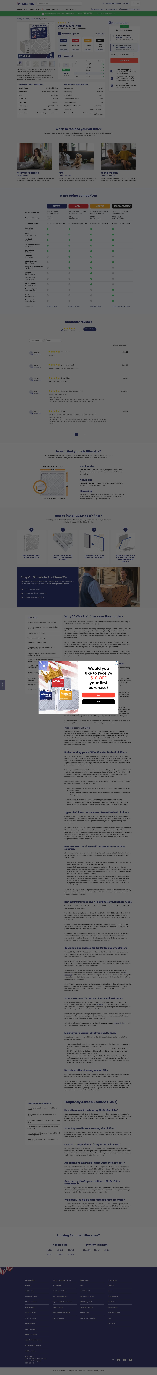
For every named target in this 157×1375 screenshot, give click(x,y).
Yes (98, 695)
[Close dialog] (116, 663)
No (98, 701)
